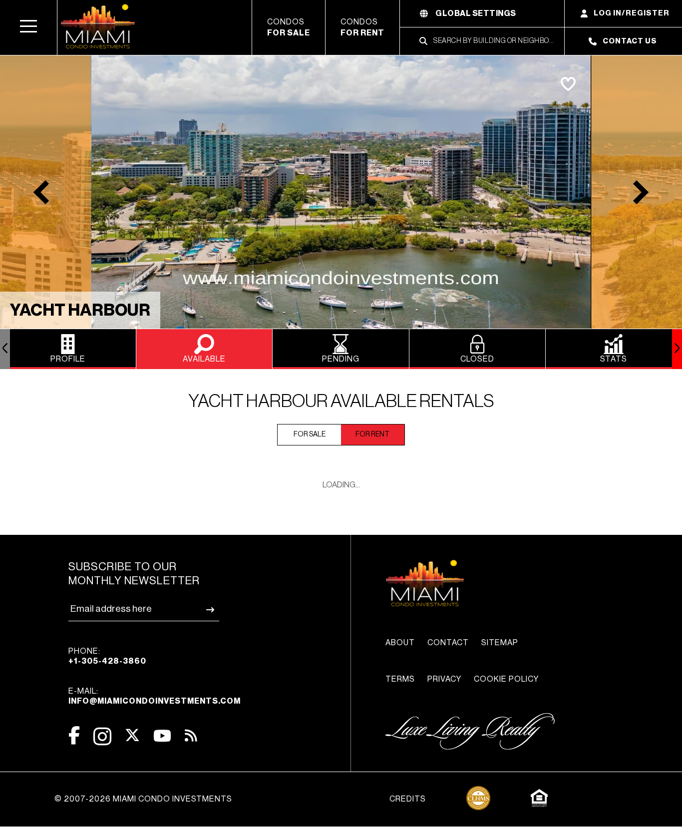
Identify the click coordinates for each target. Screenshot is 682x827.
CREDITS (407, 799)
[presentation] (5, 349)
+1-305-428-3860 (107, 661)
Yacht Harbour (80, 310)
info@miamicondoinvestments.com (154, 701)
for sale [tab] (310, 434)
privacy (444, 679)
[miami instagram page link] (102, 736)
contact (448, 643)
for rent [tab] (372, 434)
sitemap (499, 643)
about (400, 643)
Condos (288, 27)
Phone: (107, 656)
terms (400, 679)
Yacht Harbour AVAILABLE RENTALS (341, 402)
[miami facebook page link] (74, 735)
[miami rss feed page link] (191, 734)
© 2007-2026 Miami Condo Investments (143, 799)
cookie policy (506, 679)
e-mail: (154, 696)
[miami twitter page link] (132, 735)
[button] (28, 27)
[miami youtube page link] (162, 736)
